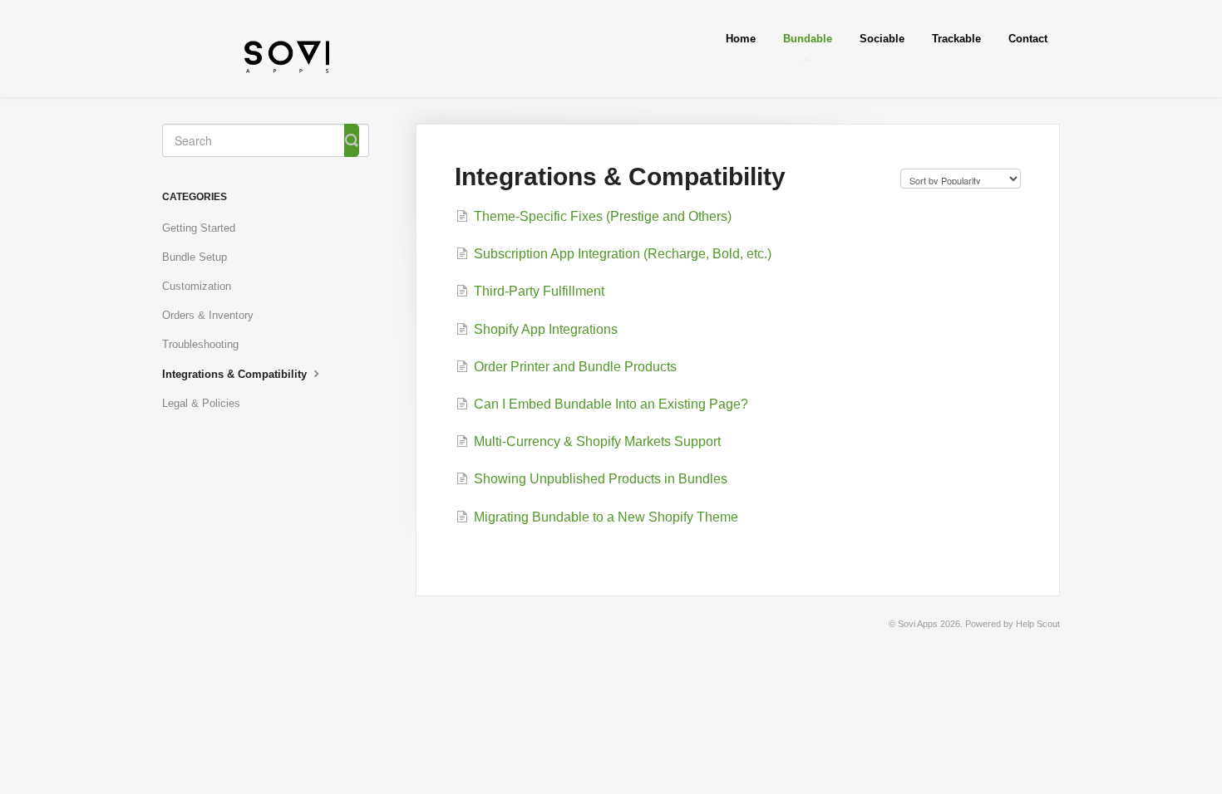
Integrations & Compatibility (236, 374)
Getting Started (198, 228)
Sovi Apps (918, 624)
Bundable (807, 38)
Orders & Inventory (208, 315)
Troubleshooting (200, 344)
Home (741, 38)
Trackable (956, 38)
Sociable (882, 38)
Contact (1027, 38)
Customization (196, 286)
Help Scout (1038, 624)
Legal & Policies (201, 403)
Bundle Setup (194, 257)
